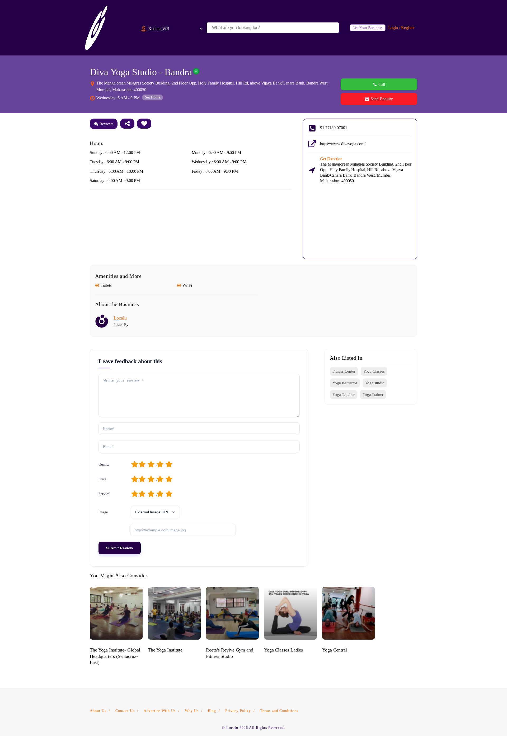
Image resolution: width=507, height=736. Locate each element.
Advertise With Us (160, 711)
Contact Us (124, 711)
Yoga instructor (344, 383)
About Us (98, 711)
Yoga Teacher (343, 394)
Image (103, 512)
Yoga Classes (374, 371)
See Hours (152, 97)
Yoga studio (374, 383)
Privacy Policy (238, 711)
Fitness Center (343, 371)
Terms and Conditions (279, 711)
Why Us (192, 711)
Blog (212, 711)
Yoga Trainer (373, 394)
